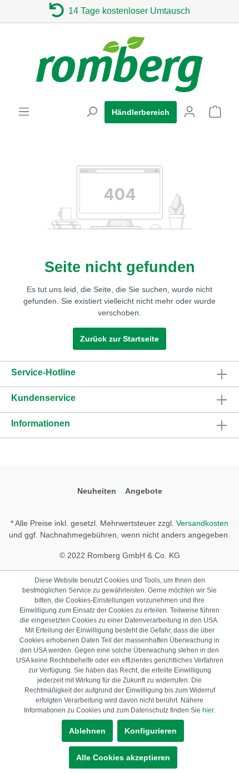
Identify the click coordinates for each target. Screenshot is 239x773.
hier (208, 710)
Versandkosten (202, 523)
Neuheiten (96, 490)
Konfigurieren (151, 730)
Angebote (143, 490)
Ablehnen (87, 730)
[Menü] (24, 111)
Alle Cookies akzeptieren (123, 757)
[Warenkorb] (215, 111)
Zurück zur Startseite (119, 338)
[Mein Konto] (189, 111)
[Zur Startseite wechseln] (119, 64)
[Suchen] (91, 111)
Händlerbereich (141, 112)
